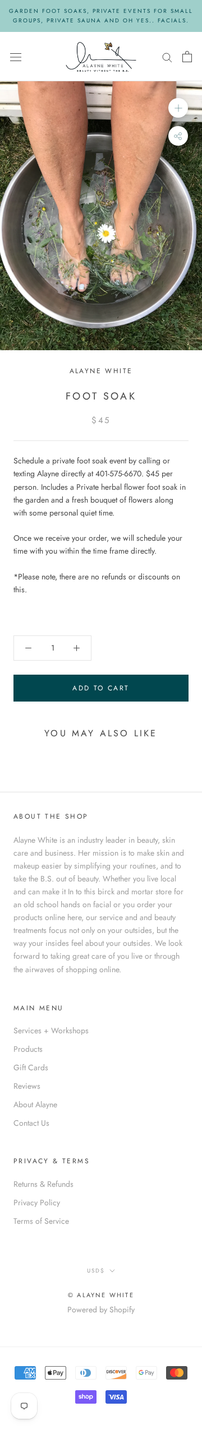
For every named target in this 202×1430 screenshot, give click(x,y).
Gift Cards (30, 1067)
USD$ (96, 1270)
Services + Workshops (51, 1030)
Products (28, 1049)
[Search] (167, 56)
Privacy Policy (36, 1202)
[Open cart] (187, 56)
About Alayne (35, 1104)
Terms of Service (41, 1221)
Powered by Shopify (101, 1309)
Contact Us (31, 1123)
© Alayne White (101, 1294)
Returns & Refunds (43, 1184)
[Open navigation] (15, 56)
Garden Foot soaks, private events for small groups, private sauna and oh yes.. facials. (101, 16)
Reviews (26, 1086)
